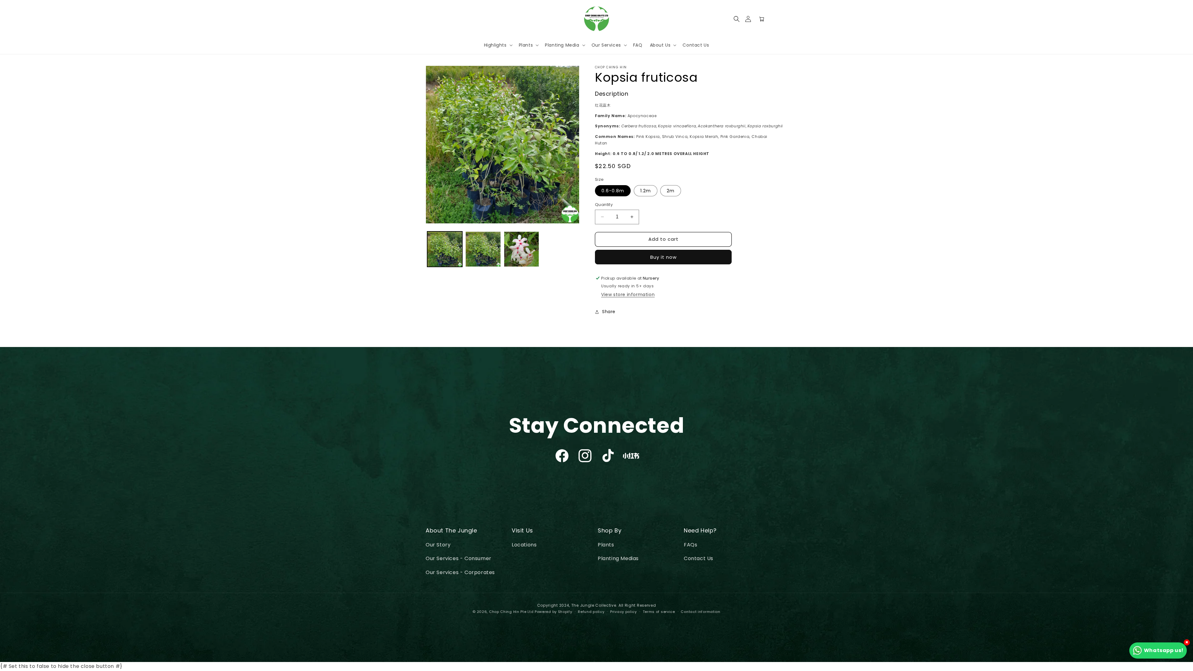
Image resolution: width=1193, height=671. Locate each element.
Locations (524, 544)
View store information (628, 294)
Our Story (438, 544)
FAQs (690, 544)
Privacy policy (623, 611)
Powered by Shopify (553, 611)
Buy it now (663, 257)
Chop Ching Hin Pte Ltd (511, 611)
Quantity (604, 205)
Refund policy (591, 611)
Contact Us (698, 558)
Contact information (700, 611)
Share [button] (608, 311)
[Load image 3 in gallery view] (521, 249)
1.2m (645, 191)
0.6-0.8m (612, 191)
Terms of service (659, 611)
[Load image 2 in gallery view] (483, 249)
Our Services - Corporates (460, 572)
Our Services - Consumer (458, 558)
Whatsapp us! (1164, 650)
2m (670, 191)
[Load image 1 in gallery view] (444, 249)
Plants (606, 544)
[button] (736, 19)
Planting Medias (618, 558)
